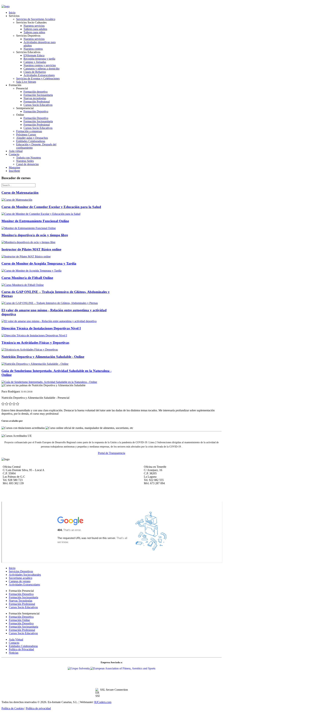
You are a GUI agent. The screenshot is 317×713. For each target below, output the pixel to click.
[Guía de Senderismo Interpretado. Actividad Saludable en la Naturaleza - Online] (49, 382)
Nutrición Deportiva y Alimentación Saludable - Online (42, 357)
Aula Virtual (16, 639)
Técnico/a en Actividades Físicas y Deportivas (35, 343)
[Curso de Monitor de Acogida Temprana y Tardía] (31, 270)
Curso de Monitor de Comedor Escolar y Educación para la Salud (51, 207)
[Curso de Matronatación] (16, 199)
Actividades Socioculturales (25, 574)
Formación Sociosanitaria (23, 597)
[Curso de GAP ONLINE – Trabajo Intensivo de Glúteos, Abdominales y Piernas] (49, 303)
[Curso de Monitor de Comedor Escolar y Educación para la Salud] (40, 213)
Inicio (12, 568)
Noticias (13, 652)
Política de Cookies (12, 708)
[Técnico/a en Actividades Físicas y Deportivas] (29, 349)
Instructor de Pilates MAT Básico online (31, 249)
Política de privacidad (38, 708)
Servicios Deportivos (21, 571)
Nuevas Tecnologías (20, 600)
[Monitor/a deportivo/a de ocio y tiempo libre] (28, 242)
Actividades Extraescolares (24, 584)
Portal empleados (12, 3)
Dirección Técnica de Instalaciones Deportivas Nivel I (41, 328)
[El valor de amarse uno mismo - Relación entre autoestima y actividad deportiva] (48, 321)
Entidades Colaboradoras (23, 646)
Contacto (14, 642)
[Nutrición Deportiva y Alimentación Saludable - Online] (34, 363)
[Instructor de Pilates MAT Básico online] (26, 256)
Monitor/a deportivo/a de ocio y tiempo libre (34, 235)
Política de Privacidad (21, 649)
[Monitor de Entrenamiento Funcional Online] (28, 228)
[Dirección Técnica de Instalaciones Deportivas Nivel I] (34, 335)
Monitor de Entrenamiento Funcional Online (35, 221)
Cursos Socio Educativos (23, 607)
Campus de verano (19, 581)
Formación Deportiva (21, 594)
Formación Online (19, 620)
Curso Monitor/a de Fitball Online (27, 278)
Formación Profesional (22, 603)
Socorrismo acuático (20, 577)
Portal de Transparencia (111, 453)
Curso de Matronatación (20, 193)
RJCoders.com (102, 702)
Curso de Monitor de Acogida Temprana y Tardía (38, 263)
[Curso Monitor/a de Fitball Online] (22, 284)
